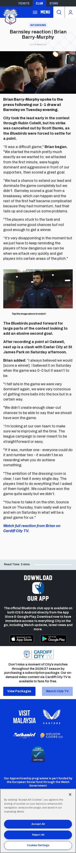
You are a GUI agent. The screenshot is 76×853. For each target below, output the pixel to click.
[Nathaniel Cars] (24, 735)
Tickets (23, 3)
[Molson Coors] (52, 735)
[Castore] (52, 717)
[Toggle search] (59, 12)
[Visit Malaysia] (24, 716)
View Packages (19, 691)
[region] (38, 821)
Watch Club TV (57, 691)
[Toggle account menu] (70, 12)
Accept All (38, 824)
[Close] (70, 794)
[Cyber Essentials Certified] (38, 754)
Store (53, 3)
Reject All (38, 834)
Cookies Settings (38, 845)
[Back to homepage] (10, 16)
